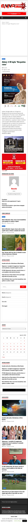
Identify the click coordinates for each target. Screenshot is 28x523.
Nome (6, 292)
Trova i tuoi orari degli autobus (9, 502)
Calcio (4, 488)
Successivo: (13, 205)
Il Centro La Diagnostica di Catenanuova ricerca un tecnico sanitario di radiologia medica (14, 511)
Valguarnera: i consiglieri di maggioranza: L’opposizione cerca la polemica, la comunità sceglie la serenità (13, 267)
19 (10, 349)
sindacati (5, 463)
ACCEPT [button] (24, 520)
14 (17, 346)
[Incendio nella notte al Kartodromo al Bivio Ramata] (14, 408)
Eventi (3, 58)
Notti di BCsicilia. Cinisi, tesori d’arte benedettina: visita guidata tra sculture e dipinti (14, 220)
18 (7, 349)
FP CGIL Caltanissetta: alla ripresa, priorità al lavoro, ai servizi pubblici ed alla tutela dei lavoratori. (13, 271)
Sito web (4, 301)
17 (3, 349)
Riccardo (5, 67)
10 (3, 346)
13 (14, 346)
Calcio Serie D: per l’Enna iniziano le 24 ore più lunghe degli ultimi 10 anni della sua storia (13, 275)
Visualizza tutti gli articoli (14, 194)
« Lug (3, 357)
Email (6, 297)
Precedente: (11, 200)
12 (10, 346)
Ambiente (5, 414)
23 (24, 349)
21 (17, 349)
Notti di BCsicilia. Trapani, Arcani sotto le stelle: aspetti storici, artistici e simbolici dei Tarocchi (13, 229)
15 (20, 346)
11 (7, 346)
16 (24, 346)
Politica (4, 437)
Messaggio (4, 306)
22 (20, 349)
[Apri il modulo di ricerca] (25, 17)
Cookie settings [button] (17, 520)
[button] (2, 17)
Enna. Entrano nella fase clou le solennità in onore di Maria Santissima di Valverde (14, 253)
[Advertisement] (14, 40)
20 (14, 349)
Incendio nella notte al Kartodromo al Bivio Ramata (13, 263)
